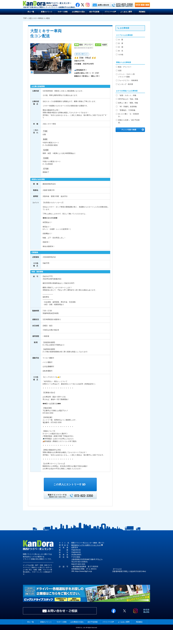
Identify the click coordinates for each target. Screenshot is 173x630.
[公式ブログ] (146, 613)
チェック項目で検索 (128, 130)
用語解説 (142, 12)
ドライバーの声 (110, 12)
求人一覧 (31, 12)
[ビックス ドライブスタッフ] (86, 601)
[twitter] (82, 5)
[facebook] (77, 5)
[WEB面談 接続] (142, 7)
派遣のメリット (46, 12)
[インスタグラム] (87, 5)
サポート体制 (63, 12)
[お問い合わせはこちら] (101, 5)
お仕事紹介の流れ (78, 12)
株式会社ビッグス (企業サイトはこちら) (86, 545)
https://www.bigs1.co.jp (83, 571)
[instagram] (135, 613)
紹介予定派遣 (94, 12)
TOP (24, 18)
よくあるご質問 (126, 12)
